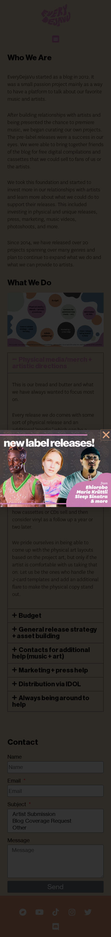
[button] (106, 435)
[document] (55, 468)
